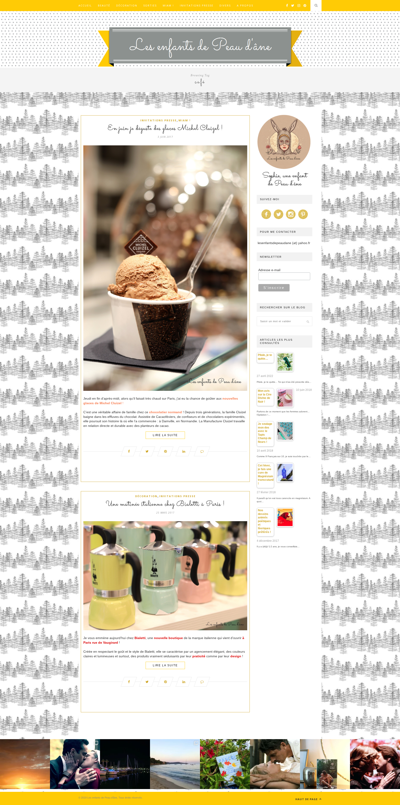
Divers (225, 5)
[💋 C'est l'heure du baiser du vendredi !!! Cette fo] (375, 764)
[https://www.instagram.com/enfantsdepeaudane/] (291, 219)
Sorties (150, 5)
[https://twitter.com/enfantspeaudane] (278, 219)
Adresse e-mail (269, 270)
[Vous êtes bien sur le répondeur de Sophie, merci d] (175, 764)
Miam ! (168, 5)
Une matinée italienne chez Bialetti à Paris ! (165, 504)
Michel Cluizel (111, 403)
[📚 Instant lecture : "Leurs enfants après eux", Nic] (325, 764)
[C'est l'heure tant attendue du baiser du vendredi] (275, 764)
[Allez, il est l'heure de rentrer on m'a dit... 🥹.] (25, 764)
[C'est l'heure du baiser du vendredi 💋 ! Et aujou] (75, 764)
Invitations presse (196, 5)
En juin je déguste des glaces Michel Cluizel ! (165, 128)
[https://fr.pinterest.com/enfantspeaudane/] (303, 219)
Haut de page (307, 799)
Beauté (104, 5)
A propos (245, 5)
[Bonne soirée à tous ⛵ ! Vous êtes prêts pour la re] (125, 764)
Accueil (85, 5)
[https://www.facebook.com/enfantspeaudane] (266, 219)
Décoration (126, 5)
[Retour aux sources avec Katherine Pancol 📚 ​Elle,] (225, 764)
